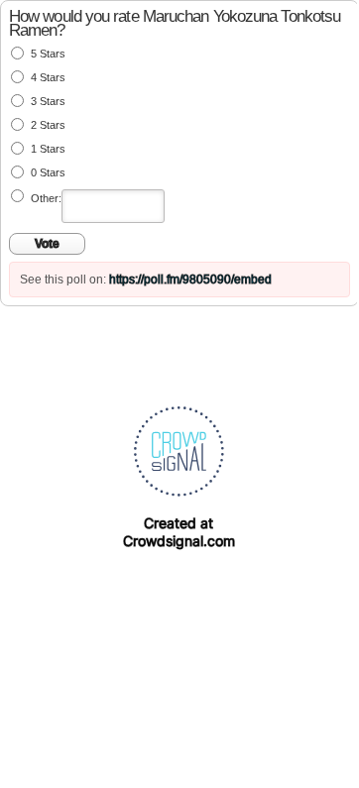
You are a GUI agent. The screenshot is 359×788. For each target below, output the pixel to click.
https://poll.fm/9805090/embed (190, 279)
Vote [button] (47, 244)
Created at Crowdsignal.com (179, 531)
